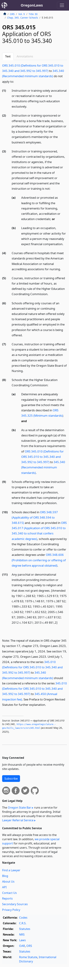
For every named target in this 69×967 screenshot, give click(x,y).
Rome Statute (28, 957)
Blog (5, 876)
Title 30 (33, 14)
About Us (8, 881)
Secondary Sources (15, 904)
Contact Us (9, 893)
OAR (22, 946)
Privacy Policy (11, 910)
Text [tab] (8, 56)
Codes (23, 917)
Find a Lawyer (11, 870)
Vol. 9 (21, 14)
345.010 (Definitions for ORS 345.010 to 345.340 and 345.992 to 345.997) (32, 667)
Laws (22, 940)
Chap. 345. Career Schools (22, 17)
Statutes (24, 929)
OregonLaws (32, 5)
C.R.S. (22, 923)
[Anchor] (16, 81)
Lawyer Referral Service (17, 820)
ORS (12, 14)
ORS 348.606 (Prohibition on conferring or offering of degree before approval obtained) (39, 560)
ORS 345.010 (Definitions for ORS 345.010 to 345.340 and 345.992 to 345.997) (42, 456)
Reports (7, 898)
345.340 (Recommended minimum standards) (43, 467)
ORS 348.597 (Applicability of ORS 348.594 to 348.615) (35, 517)
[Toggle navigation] (62, 5)
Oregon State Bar (19, 807)
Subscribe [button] (11, 778)
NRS (22, 934)
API (4, 887)
